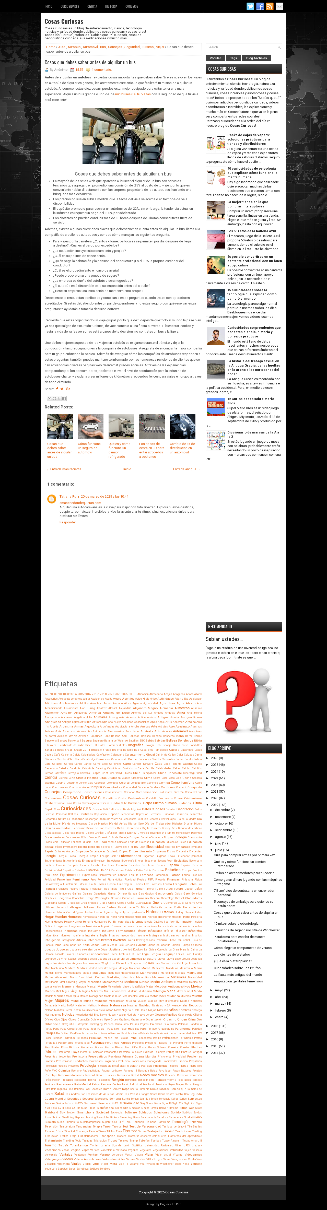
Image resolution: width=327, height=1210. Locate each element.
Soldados (145, 1112)
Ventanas (80, 1154)
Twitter (94, 1145)
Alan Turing (87, 708)
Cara (48, 764)
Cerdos (49, 773)
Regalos (67, 1080)
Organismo (138, 1019)
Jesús (142, 945)
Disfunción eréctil (115, 833)
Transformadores (88, 1136)
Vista (113, 1164)
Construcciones (93, 792)
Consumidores (114, 792)
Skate (198, 1108)
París (59, 1033)
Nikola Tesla (139, 1010)
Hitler (198, 912)
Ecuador (76, 842)
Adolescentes (68, 703)
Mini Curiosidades (115, 991)
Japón (95, 945)
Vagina (75, 1150)
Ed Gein (86, 842)
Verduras (117, 1154)
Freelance (95, 888)
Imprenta (128, 926)
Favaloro (197, 875)
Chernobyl (116, 773)
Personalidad (82, 1042)
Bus (103, 47)
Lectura (123, 954)
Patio (153, 1033)
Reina (92, 1080)
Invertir (131, 940)
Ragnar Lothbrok (112, 1070)
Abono (189, 694)
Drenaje (124, 837)
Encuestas (195, 851)
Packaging (96, 1024)
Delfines (73, 814)
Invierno (161, 940)
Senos (154, 1098)
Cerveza (85, 773)
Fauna (186, 875)
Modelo (49, 996)
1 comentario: (102, 70)
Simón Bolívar (159, 1108)
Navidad (144, 1005)
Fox (200, 884)
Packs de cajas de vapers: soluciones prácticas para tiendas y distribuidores (248, 139)
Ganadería (100, 893)
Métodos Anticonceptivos (172, 986)
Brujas (107, 749)
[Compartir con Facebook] (64, 398)
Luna (192, 963)
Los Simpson (133, 963)
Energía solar (108, 856)
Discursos (69, 833)
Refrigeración (52, 1080)
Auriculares (132, 731)
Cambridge (89, 759)
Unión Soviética (133, 1145)
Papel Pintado (148, 1028)
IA (109, 921)
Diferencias (133, 828)
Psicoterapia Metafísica (111, 1065)
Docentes (196, 833)
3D (130, 694)
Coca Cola (175, 778)
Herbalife (156, 907)
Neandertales (179, 1005)
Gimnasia (128, 898)
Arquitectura (122, 726)
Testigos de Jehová (174, 1126)
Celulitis (197, 768)
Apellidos (127, 722)
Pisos (119, 1047)
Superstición (109, 1122)
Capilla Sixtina (193, 759)
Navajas (132, 1005)
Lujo (185, 963)
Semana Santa (119, 1098)
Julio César (101, 949)
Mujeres (61, 1000)
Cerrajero (73, 773)
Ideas (127, 921)
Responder (68, 522)
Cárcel (78, 764)
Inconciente (150, 926)
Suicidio (50, 1122)
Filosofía (160, 879)
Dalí (105, 809)
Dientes (111, 828)
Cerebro (60, 773)
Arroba (135, 726)
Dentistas (86, 814)
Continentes (165, 792)
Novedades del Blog (87, 1014)
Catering (101, 768)
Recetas (197, 1070)
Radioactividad (91, 1070)
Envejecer (100, 860)
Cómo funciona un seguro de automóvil (89, 448)
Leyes (116, 958)
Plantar (185, 1047)
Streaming (126, 1117)
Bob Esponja (163, 745)
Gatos (178, 893)
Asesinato (183, 726)
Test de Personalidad (145, 1126)
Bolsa (184, 745)
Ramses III (130, 1070)
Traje (73, 1136)
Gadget (188, 888)
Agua (180, 703)
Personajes (65, 1042)
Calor (180, 754)
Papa (56, 1028)
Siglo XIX (177, 1103)
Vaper (85, 1150)
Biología (150, 745)
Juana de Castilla (159, 945)
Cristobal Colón (63, 803)
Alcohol (112, 708)
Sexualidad (131, 1103)
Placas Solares (157, 1047)
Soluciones (161, 1112)
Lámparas (81, 954)
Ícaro (120, 921)
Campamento (119, 759)
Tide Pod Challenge (76, 1131)
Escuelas (134, 865)
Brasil (69, 749)
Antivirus (85, 722)
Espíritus (68, 870)
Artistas (163, 726)
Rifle (53, 1089)
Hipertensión (137, 912)
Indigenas (70, 931)
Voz (142, 1164)
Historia (111, 6)
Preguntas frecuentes (58, 1056)
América (95, 712)
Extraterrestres (107, 875)
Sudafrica (162, 1117)
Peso (115, 1042)
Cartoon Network (142, 764)
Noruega (197, 1010)
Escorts (84, 865)
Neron (69, 1010)
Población (97, 1052)
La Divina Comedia (156, 949)
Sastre (170, 1094)
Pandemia (196, 1024)
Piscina (109, 1047)
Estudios (173, 870)
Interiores (94, 940)
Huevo (68, 921)
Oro (199, 1019)
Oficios (49, 1019)
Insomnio (142, 935)
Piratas (99, 1047)
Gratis (103, 902)
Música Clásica (147, 1001)
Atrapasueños (116, 731)
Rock (87, 1089)
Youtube (196, 1164)
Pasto (136, 1033)
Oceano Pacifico (166, 1014)
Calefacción (103, 754)
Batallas (134, 740)
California (161, 754)
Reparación (184, 1080)
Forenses (156, 884)
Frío (121, 888)
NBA (167, 1005)
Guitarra (190, 902)
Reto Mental (82, 1084)
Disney (131, 833)
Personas (97, 1042)
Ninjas (152, 1010)
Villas (166, 1159)
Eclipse (168, 837)
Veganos (133, 1150)
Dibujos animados (57, 828)
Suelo (188, 1117)
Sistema (173, 1108)
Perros (198, 1038)
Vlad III (123, 1164)
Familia (133, 875)
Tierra (102, 1131)
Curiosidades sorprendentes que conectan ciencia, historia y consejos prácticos (254, 332)
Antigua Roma (191, 717)
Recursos (123, 1075)
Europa (187, 870)
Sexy (142, 1103)
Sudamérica (176, 1117)
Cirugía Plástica (87, 778)
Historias (167, 912)
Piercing (178, 1042)
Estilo (139, 870)
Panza (48, 1028)
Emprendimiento (140, 851)
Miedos (50, 991)
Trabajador (154, 1131)
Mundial (76, 1001)
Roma (107, 1089)
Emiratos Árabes (64, 851)
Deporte (114, 814)
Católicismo (129, 768)
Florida (111, 884)
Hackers (61, 907)
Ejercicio (94, 847)
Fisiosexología (53, 884)
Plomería (85, 1052)
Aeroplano (96, 703)
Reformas (182, 1075)
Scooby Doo (181, 1094)
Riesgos (197, 1084)
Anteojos (131, 717)
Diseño (80, 833)
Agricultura (167, 703)
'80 (55, 694)
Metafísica (138, 986)
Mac (47, 968)
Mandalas (172, 968)
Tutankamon (79, 1145)
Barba (189, 736)
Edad (95, 842)
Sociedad (102, 1112)
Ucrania (105, 1145)
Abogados (179, 694)
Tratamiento (53, 1140)
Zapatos (63, 1168)
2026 (214, 758)
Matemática (160, 977)
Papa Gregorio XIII (71, 1028)
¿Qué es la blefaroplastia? (233, 961)
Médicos (144, 982)
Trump (134, 1140)
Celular (186, 768)
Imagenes (60, 926)
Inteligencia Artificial (74, 940)
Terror (107, 1126)
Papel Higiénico (130, 1028)
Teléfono (196, 1122)
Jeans (114, 945)
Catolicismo (114, 768)
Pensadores (145, 1038)
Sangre (145, 1094)
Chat (105, 773)
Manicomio (186, 968)
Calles (172, 754)
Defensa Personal (56, 814)
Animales (100, 717)
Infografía (195, 931)
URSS (187, 1145)
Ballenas (134, 736)
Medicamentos (112, 982)
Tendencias (83, 1126)
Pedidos (57, 1038)
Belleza (171, 740)
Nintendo (162, 1010)
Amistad (170, 712)
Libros (125, 958)
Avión (73, 736)
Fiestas (141, 879)
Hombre (61, 917)
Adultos (84, 703)
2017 (95, 694)
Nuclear (121, 1014)
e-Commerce (156, 837)
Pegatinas (70, 1038)
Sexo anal (91, 1103)
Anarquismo (52, 717)
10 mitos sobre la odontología (236, 923)
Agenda (137, 703)
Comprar (95, 787)
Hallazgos (74, 907)
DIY (164, 833)
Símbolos (135, 1108)
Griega (121, 902)
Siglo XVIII (57, 1108)
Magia (113, 968)
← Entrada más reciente (63, 469)
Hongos (129, 917)
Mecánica (94, 982)
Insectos (114, 935)
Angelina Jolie (83, 717)
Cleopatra (137, 778)
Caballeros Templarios (154, 749)
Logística (196, 958)
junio (218, 850)
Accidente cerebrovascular (74, 698)
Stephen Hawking (85, 1117)
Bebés (150, 740)
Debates (171, 809)
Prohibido (124, 1061)
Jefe (121, 945)
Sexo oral (104, 1103)
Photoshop (138, 1042)
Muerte (197, 996)
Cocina (60, 782)
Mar (143, 972)
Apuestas (178, 722)
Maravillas (167, 972)
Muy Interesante (169, 1001)
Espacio (161, 865)
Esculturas (148, 865)
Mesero (126, 986)
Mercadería (114, 986)
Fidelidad (130, 879)
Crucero (104, 803)
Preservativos (97, 1056)
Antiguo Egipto (70, 722)
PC (200, 1033)
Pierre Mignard (193, 1042)
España (173, 865)
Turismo (148, 47)
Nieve (117, 1010)
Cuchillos (134, 803)
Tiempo (93, 1131)
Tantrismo (164, 1122)
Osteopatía (81, 1024)
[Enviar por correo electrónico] (49, 398)
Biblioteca (50, 745)
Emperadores (98, 851)
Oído (57, 1019)
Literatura (149, 958)
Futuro (178, 888)
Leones (72, 958)
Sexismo (69, 1103)
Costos (122, 798)
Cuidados (184, 803)
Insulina (186, 935)
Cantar (180, 759)
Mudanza (173, 996)
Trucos (112, 1140)
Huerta (49, 921)
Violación (50, 1164)
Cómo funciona (182, 782)
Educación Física (176, 842)
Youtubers (51, 1168)
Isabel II (187, 940)
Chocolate (175, 773)
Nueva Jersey (145, 1014)
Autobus (74, 47)
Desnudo (142, 819)
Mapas (87, 972)
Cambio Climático (69, 759)
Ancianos (66, 717)
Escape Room (165, 860)
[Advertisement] (123, 642)
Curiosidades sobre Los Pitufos (237, 968)
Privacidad (179, 1056)
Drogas (134, 837)
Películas (95, 1038)
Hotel (186, 917)
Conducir (181, 787)
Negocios (195, 1005)
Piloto (64, 1047)
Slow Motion (67, 1112)
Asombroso (69, 731)
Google (62, 902)
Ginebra (155, 898)
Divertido (155, 833)
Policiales (136, 1052)
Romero (116, 1089)
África (127, 703)
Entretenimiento (72, 860)
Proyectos (73, 1065)
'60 (46, 694)
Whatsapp (152, 1164)
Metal (150, 986)
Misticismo (145, 991)
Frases (83, 888)
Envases (88, 860)
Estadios (80, 870)
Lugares (148, 963)
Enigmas (161, 856)
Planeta (173, 1047)
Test (125, 1126)
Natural (103, 1005)
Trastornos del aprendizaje (185, 1136)
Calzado (189, 754)
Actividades (165, 698)
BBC (142, 740)
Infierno (168, 931)
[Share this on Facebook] (57, 389)
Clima (148, 778)
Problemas (194, 1056)
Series (183, 1098)
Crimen (178, 798)
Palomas (183, 1024)
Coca (165, 778)
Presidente (114, 1056)
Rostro (134, 1089)
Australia (147, 731)
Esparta (197, 865)
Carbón (68, 764)
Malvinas (134, 968)
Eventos (197, 870)
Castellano (51, 768)
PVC (54, 1070)
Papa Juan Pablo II (94, 1028)
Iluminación (184, 921)
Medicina (131, 982)
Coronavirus (53, 798)
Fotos (192, 884)
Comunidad (130, 787)
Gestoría (116, 898)
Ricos (188, 1084)
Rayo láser (164, 1070)
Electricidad (155, 847)
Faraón (175, 875)
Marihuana (194, 972)
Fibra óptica (115, 879)
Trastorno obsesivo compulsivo (146, 1136)
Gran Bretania (89, 902)
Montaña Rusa (112, 996)
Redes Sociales (152, 1075)
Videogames (193, 1154)
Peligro (107, 1038)
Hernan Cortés (173, 907)
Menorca (81, 986)
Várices (94, 1150)
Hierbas (89, 912)
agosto (220, 837)
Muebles (186, 996)
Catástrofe (88, 768)
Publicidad (160, 1065)
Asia (58, 731)
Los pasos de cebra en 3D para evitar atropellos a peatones (151, 450)
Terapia (97, 1126)
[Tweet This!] (62, 389)
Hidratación (63, 912)
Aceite (108, 698)
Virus (95, 1164)
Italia (86, 945)
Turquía (63, 1145)
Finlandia (187, 879)
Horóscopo (155, 917)
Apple (161, 722)
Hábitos (49, 907)
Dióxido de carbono (190, 828)
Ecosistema (52, 842)
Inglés (104, 935)
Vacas (65, 1150)
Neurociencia (90, 1010)
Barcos (62, 740)
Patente (144, 1033)
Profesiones (96, 1061)
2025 (125, 694)
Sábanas (164, 1089)
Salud (59, 1093)
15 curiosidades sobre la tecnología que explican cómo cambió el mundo (251, 294)
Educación (157, 842)
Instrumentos (171, 935)
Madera (70, 968)
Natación (80, 1005)
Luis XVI (175, 963)
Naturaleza (118, 1005)
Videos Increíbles (113, 1159)
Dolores (93, 837)
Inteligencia (53, 940)
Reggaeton (80, 1080)
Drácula (113, 837)
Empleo (123, 851)
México (196, 986)
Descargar (91, 819)
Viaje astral (163, 1154)
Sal (189, 1089)
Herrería (50, 912)
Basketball (74, 740)
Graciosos (73, 902)
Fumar (139, 888)
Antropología (99, 722)
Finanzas (173, 879)
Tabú (128, 1122)
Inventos (119, 940)
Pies (47, 1047)
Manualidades (72, 972)
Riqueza (62, 1089)
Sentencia (164, 1098)
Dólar (84, 837)
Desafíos (182, 814)
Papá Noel (113, 1028)
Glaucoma (51, 902)
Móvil (162, 996)
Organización (154, 1019)
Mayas (82, 982)
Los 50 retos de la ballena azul (251, 231)
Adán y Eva (182, 698)
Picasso (162, 1042)
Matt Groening (68, 982)
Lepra (93, 958)
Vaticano (121, 1150)
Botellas (50, 749)
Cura (57, 809)
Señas (175, 1098)
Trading (197, 1131)
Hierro (98, 912)
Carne (96, 764)
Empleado (112, 851)
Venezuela (51, 1154)
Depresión (142, 814)
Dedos (198, 809)
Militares (97, 991)
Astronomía (100, 731)
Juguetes (62, 949)
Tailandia (139, 1122)
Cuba (124, 803)
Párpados (87, 1033)
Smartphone (85, 1112)
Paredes (197, 1028)
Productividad (64, 1061)
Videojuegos (53, 1159)
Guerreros (170, 902)
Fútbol (168, 888)
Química (64, 1070)
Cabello (174, 749)
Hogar (49, 917)
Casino (188, 764)
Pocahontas (111, 1052)
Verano (105, 1154)
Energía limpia (88, 856)
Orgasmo (169, 1019)
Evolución (51, 875)
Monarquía (72, 996)
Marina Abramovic (56, 977)
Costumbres (136, 798)
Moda (198, 991)
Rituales (79, 1089)
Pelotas (124, 1038)
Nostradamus (53, 1014)
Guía (181, 902)
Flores (102, 884)
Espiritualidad (53, 870)
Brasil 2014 (82, 749)
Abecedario (156, 694)
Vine (184, 1159)
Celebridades (164, 768)
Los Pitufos (117, 963)
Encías (171, 851)
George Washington (98, 898)
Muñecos (101, 1001)
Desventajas (168, 819)
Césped (95, 773)
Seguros (88, 1098)
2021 (118, 694)
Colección (100, 782)
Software (130, 1112)
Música (131, 1001)
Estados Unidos (98, 870)
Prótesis (62, 1065)
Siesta (157, 1103)
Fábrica (122, 875)
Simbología (121, 1108)
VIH (148, 1159)
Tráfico (64, 1136)
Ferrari (102, 879)
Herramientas (192, 907)
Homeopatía (90, 917)
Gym (199, 902)
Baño (180, 736)
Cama (198, 754)
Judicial (176, 945)
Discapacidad (53, 833)
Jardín (105, 945)
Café (57, 754)
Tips (126, 1131)
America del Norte (116, 712)
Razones (186, 1070)
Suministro (72, 1122)
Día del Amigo (118, 823)
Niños (173, 1010)
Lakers (70, 954)
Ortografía (68, 1024)
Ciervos (63, 778)
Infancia (141, 931)
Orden (114, 1019)
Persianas (51, 1042)
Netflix (77, 1010)
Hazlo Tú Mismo (138, 907)
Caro (105, 764)
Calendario (117, 754)
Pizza (142, 1047)
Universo (167, 1145)
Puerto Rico (195, 1065)
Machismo (57, 968)
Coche (186, 778)
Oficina (197, 1014)
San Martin (116, 1094)
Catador (63, 768)
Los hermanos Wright (96, 963)
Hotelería (196, 917)
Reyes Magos (176, 1084)
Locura (186, 958)
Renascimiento (166, 1080)
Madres (82, 968)
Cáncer (133, 759)
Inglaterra (92, 935)
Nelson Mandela (55, 1010)
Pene (133, 1038)
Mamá (146, 968)
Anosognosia (116, 717)
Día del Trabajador (158, 823)
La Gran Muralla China (183, 949)
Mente (102, 986)
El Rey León (138, 847)
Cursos (97, 809)
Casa (158, 764)
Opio (107, 1019)
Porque (186, 1052)
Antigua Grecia (168, 717)
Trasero (121, 1136)
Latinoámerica (99, 954)
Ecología (180, 837)
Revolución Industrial (129, 1084)
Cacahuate (187, 749)
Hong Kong (117, 917)
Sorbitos (187, 1112)
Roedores (96, 1089)
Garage (132, 893)
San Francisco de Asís (95, 1094)
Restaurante (64, 1084)
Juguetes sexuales (81, 949)
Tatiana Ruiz (69, 496)
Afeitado (118, 703)
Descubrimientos (110, 819)
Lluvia (170, 958)
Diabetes (177, 823)
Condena (155, 787)
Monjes (84, 996)
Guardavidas (143, 902)
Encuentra (182, 851)
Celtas (177, 768)
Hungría (88, 921)
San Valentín (132, 1094)
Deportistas (127, 814)
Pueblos (173, 1065)
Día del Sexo (136, 823)
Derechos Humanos (162, 814)
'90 (60, 694)
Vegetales (145, 1150)
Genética (196, 893)
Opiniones (97, 1019)
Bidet (88, 745)
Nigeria (126, 1010)
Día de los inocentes (75, 823)
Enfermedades (130, 856)
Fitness (83, 884)
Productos (81, 1061)
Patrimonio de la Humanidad (173, 1033)
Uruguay (197, 1145)
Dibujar (188, 823)
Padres (108, 1024)
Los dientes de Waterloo (232, 954)
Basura (87, 740)
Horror (167, 917)
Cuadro (115, 803)
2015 (81, 694)
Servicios (50, 1103)
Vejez (187, 1150)
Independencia (53, 931)
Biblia (198, 740)
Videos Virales (135, 1159)
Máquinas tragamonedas (123, 972)
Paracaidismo (165, 1028)
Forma (167, 884)
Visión (105, 1164)
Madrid (92, 968)
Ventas (93, 1154)
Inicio (48, 6)
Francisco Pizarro (67, 888)
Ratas (153, 1070)
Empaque (82, 851)
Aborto (198, 694)
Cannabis (168, 759)
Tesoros (117, 1126)
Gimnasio (142, 898)
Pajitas (144, 1024)
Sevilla (60, 1103)
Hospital (177, 917)
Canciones (144, 759)
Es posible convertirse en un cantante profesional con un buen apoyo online (254, 261)
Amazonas (80, 712)
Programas (110, 1061)
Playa (75, 1052)
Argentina (66, 726)
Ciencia (92, 6)
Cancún (156, 759)
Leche (114, 954)
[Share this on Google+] (68, 389)
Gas (141, 893)
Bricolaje (96, 749)
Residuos (50, 1084)
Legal (145, 954)
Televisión (51, 1126)
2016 (88, 694)
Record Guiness (106, 1075)
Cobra (156, 778)
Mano (198, 968)
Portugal (197, 1052)
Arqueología (92, 726)
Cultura (197, 803)
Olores (72, 1019)
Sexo (79, 1103)
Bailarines (96, 736)
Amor (181, 712)
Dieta (120, 828)
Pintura (74, 1047)
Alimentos (182, 708)
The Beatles (194, 1126)
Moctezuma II (185, 991)
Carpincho (115, 764)
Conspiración (72, 792)
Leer (138, 954)
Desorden (154, 819)
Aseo (172, 726)
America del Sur (141, 712)
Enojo (171, 856)
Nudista (131, 1014)
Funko (159, 888)
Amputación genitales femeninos (238, 981)
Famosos (146, 875)
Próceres (50, 1061)
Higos (117, 912)
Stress (136, 1117)
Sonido (176, 1112)
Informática (51, 935)
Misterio (132, 991)
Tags (233, 58)
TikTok (111, 1131)
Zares (72, 1168)
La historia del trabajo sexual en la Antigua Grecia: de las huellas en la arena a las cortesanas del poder (253, 367)
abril (218, 997)
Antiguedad (53, 722)
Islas (58, 945)
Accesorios (51, 698)
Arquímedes (107, 726)
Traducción (51, 1136)
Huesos (58, 921)
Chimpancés (149, 773)
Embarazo (183, 847)
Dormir (103, 837)
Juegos (50, 949)
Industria (94, 931)
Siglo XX (70, 1108)
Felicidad (50, 879)
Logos (48, 963)
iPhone (172, 940)
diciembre (222, 810)
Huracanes (100, 921)
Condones (168, 787)
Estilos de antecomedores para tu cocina (244, 873)
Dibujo (198, 823)
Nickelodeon (106, 1010)
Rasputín (143, 1070)
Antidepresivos (147, 717)
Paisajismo (122, 1024)
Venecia (197, 1150)
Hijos (125, 912)
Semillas (145, 1098)
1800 (66, 694)
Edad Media (108, 842)
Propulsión (195, 1061)
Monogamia (96, 996)
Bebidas (160, 740)
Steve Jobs (103, 1117)
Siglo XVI (189, 1103)
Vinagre (176, 1159)
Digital (146, 828)
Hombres (74, 917)
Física (198, 879)
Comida (164, 782)
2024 (214, 771)
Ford (146, 884)
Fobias (139, 884)
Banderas (169, 736)
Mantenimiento (53, 972)
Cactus (49, 754)
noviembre (223, 817)
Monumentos (130, 996)
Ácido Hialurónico (145, 698)
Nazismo (157, 1005)
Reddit (135, 1075)
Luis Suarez (162, 963)
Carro (127, 764)
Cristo (49, 803)
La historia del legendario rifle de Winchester (246, 930)
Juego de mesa (192, 945)
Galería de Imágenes (58, 893)
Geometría (78, 898)
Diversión (143, 833)
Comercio (152, 782)
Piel (170, 1042)
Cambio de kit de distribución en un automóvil (182, 448)
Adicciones (51, 703)
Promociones (138, 1061)
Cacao (198, 749)
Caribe (87, 764)
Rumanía (144, 1089)
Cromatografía (90, 803)
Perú (108, 1042)
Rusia (154, 1089)
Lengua (156, 954)
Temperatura (67, 1126)
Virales (76, 1164)
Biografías (135, 745)
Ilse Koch (169, 921)
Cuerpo (147, 803)
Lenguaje (168, 954)
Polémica (124, 1052)
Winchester (166, 1164)
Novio (103, 1014)
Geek (186, 893)
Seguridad (132, 47)
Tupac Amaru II (171, 1140)
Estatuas (117, 870)
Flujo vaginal (125, 884)
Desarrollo (196, 814)
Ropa (125, 1089)
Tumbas (156, 1140)
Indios (82, 931)
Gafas (198, 888)
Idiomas (137, 921)
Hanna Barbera (106, 907)
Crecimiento (165, 798)
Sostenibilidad (53, 1117)
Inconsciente (165, 926)
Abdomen (143, 694)
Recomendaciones (71, 1075)
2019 (214, 805)
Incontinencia (182, 926)
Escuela (121, 865)
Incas (139, 926)
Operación (83, 1019)
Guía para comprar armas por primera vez (244, 855)
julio (218, 843)
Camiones (103, 759)
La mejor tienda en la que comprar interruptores (247, 204)
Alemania (166, 708)
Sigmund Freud (86, 1108)
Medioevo (182, 982)
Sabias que (178, 1089)
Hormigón (141, 917)
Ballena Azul (119, 736)
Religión (118, 1080)
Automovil (90, 47)
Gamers (87, 893)
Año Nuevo (114, 722)
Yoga (186, 1164)
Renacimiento (146, 1080)
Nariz (62, 1005)
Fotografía (180, 884)
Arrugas (145, 726)
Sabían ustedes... (224, 639)
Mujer (49, 1001)
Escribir (95, 865)
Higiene (108, 912)
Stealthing (68, 1117)
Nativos (92, 1005)
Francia (50, 888)
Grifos (131, 902)
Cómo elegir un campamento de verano (243, 948)
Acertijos (128, 698)
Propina (183, 1061)
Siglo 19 (167, 1103)
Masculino (143, 977)
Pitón (135, 1047)
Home (50, 47)
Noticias (68, 1014)
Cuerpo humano (165, 803)
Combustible (138, 782)
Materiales (178, 977)
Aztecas (83, 736)
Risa (70, 1089)
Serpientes (195, 1098)
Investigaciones (145, 940)
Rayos (176, 1070)
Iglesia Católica (153, 921)
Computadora (112, 787)
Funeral (149, 888)
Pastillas (126, 1033)
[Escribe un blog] (54, 398)
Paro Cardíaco (72, 1033)
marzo (220, 1003)
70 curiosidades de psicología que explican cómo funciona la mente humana (252, 173)
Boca (176, 745)
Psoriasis (147, 1065)
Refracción (196, 1075)
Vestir (128, 1154)
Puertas (183, 1065)
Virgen (87, 1164)
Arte (154, 726)
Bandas (157, 736)
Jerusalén (131, 945)
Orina (192, 1019)
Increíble (197, 926)
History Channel (184, 912)
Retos (96, 1084)
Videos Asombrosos (87, 1159)
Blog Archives (256, 58)
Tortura (142, 1131)
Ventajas (66, 1154)
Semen (135, 1098)
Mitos (171, 991)
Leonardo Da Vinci (56, 958)
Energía (50, 856)
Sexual (117, 1103)
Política (148, 1052)
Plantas (196, 1047)
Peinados (82, 1038)
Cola (90, 782)
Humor (77, 921)
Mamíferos (158, 968)
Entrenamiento (53, 860)
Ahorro (190, 703)
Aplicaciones (141, 722)
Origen (182, 1019)
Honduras (104, 917)
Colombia (112, 782)
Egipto (82, 847)
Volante (134, 1164)
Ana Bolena (194, 712)
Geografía (64, 898)
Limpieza (136, 958)
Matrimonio (51, 982)
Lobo (178, 958)
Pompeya (160, 1052)
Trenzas (87, 1140)
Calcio (76, 754)
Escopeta (72, 865)
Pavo (194, 1033)
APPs (169, 722)
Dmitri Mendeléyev (178, 833)
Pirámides (87, 1047)
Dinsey (166, 828)
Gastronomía (164, 893)
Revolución (108, 1084)
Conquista (195, 787)
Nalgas (184, 1001)
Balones (146, 736)
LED (131, 954)
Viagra (139, 1154)
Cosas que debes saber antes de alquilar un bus (90, 62)
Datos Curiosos (153, 809)
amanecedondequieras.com (80, 503)
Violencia (63, 1164)
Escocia (60, 865)
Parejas (50, 1033)
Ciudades (114, 778)
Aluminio (196, 708)
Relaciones (104, 1080)
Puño (48, 1070)
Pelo (115, 1038)
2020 (111, 694)
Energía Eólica (66, 856)
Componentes (60, 787)
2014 (73, 694)
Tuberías (144, 1140)
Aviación (62, 736)
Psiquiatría (132, 1065)
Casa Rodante (172, 764)
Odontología (185, 1014)
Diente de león (95, 828)
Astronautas (84, 731)
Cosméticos (110, 798)
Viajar (160, 47)
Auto (61, 47)
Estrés (147, 870)
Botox (60, 749)
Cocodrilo (72, 782)
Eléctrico (170, 847)
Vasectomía (108, 1150)
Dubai (144, 837)
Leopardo (83, 958)
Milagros (84, 991)
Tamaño (151, 1122)
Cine (72, 778)
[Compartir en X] (59, 398)
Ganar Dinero (117, 893)
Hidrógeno (77, 912)
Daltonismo (115, 809)
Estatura (130, 870)
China (162, 773)
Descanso (77, 819)
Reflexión (170, 1075)
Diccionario (78, 828)
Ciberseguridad (192, 773)
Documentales (55, 837)
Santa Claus (157, 1094)
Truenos (123, 1140)
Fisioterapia (70, 884)
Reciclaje (51, 1075)
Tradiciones (183, 1131)
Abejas (168, 694)
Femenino (64, 879)
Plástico (50, 1052)
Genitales (50, 898)
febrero (220, 1010)
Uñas (178, 1145)
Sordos (198, 1112)
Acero (117, 698)
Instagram (155, 935)
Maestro (103, 968)
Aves (192, 731)
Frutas (129, 888)
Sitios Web (187, 1108)
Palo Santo (170, 1024)
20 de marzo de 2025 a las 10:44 (104, 496)
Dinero (155, 828)
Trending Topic (72, 1140)
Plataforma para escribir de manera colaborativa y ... (239, 939)
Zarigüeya (82, 1168)
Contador (129, 792)
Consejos (131, 6)
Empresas (159, 851)
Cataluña (74, 768)
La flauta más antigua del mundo (238, 975)
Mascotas (128, 977)
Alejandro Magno (145, 708)
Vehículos (176, 1150)
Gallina (76, 893)
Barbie (198, 736)
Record (90, 1075)
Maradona (153, 972)
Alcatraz (102, 708)
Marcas (180, 972)
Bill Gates (99, 745)
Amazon (67, 712)
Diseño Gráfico (95, 833)
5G (134, 694)
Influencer (180, 931)
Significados (105, 1108)
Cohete (83, 782)
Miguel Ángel (70, 991)
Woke (178, 1164)
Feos (93, 879)
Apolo (153, 722)
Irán (179, 940)
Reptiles (197, 1080)
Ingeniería (78, 935)
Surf (121, 1122)
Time (119, 1131)
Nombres (185, 1010)
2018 (103, 694)
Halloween (89, 907)
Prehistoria (79, 1056)
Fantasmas (162, 875)
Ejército (105, 847)
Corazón (179, 792)
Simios (145, 1108)
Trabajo (168, 1131)
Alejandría (125, 708)
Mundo (88, 1001)
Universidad (152, 1145)
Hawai (122, 907)
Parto (97, 1033)
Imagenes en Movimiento (84, 926)
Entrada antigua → (186, 469)
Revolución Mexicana (155, 1084)
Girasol (179, 898)
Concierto (143, 787)
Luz (199, 963)
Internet (106, 940)
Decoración (185, 809)
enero (219, 1017)
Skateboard (51, 1112)
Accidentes (97, 698)
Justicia (114, 949)
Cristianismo (193, 798)
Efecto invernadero (66, 847)
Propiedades (170, 1061)
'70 (51, 694)
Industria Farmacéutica (118, 931)
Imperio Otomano (111, 926)
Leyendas (104, 958)
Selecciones (101, 1098)
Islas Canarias (72, 945)
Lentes (180, 954)
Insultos (197, 935)
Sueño (197, 1117)
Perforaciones (170, 1038)
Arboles (190, 722)
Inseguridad (128, 935)
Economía (195, 837)
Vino (199, 1159)
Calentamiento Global (140, 754)
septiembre (223, 830)
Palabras (156, 1024)
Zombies (105, 1168)
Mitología (159, 991)
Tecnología (180, 1122)
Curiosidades (70, 6)
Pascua (115, 1033)
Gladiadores (193, 898)
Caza (141, 768)
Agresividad (150, 703)
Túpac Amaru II (192, 1140)
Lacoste (59, 954)
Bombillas (196, 745)
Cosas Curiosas (64, 21)
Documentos (73, 837)
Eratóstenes (114, 860)
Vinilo (192, 1159)
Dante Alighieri (132, 809)
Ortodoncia (52, 1024)
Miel (58, 991)
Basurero (97, 740)
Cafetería (66, 754)
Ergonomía (127, 860)
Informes (65, 935)
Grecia (112, 902)
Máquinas (99, 972)
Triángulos (100, 1140)
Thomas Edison (54, 1131)
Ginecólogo (167, 898)
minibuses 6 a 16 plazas (133, 94)
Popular (215, 58)
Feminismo (81, 879)
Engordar (148, 856)
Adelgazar (195, 698)
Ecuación (65, 842)
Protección (51, 1065)
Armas (79, 726)
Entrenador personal (189, 856)
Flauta (93, 884)
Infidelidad (155, 931)
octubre (221, 823)
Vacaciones (53, 1150)
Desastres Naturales (57, 819)
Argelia (54, 726)
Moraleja (143, 996)
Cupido (49, 809)
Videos (67, 1159)
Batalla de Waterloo (115, 740)
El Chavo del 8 (120, 847)
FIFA (151, 879)
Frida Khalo (110, 888)
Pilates (55, 1047)
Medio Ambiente (163, 982)
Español (186, 865)
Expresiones (89, 875)
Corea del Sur (193, 792)
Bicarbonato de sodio (71, 745)
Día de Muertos (98, 823)
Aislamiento (71, 708)
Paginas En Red (170, 1204)
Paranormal (183, 1028)
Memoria (68, 986)
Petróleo (125, 1042)
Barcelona (51, 740)
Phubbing (151, 1042)
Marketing (114, 977)
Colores (124, 782)
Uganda (116, 1145)
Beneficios (185, 740)
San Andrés (73, 1094)
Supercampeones (90, 1122)
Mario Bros (77, 977)
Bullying (128, 749)
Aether (107, 703)
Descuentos (129, 819)
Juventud (126, 949)
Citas (103, 778)
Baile (107, 736)
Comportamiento (79, 787)
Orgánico (124, 1019)
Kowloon (138, 949)
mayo (219, 990)
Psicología (88, 1065)
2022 (214, 785)
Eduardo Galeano (138, 842)
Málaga (123, 968)
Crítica (77, 803)
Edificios (122, 842)
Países (134, 1024)
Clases (126, 778)
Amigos (158, 712)
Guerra (157, 902)
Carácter (57, 764)
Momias (59, 996)
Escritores (108, 865)
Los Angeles (74, 963)
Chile (136, 773)
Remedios (131, 1080)
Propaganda (154, 1061)
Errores (139, 860)
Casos (198, 764)
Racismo (76, 1070)
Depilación (100, 814)
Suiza (60, 1122)
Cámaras (50, 759)
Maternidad (195, 977)
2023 (214, 778)
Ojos (64, 1019)
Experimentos (70, 875)
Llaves (162, 958)
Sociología (117, 1112)
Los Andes (59, 963)
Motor (154, 996)
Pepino (157, 1038)
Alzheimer (52, 712)
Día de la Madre (186, 819)
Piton (127, 1047)
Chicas (127, 773)
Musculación (116, 1001)
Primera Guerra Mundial (139, 1056)
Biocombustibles (117, 745)
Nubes (112, 1014)
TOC (134, 1131)
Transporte (107, 1136)
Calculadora (88, 754)
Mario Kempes (95, 977)
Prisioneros (164, 1056)
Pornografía (173, 1052)
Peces (48, 1038)
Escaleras (151, 860)
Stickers (114, 1117)
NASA (70, 1005)
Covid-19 (151, 798)
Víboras (177, 1154)
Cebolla (149, 768)
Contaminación (146, 792)
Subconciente (148, 1117)
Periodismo (186, 1038)
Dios (174, 828)
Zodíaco (94, 1168)
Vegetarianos (161, 1150)
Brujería (117, 749)
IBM (114, 921)
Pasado (105, 1033)
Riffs (47, 1089)
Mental (91, 986)
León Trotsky (194, 954)
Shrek (149, 1103)
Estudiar (158, 870)
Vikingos (157, 1159)
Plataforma (64, 1052)
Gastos (149, 893)
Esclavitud (181, 860)
